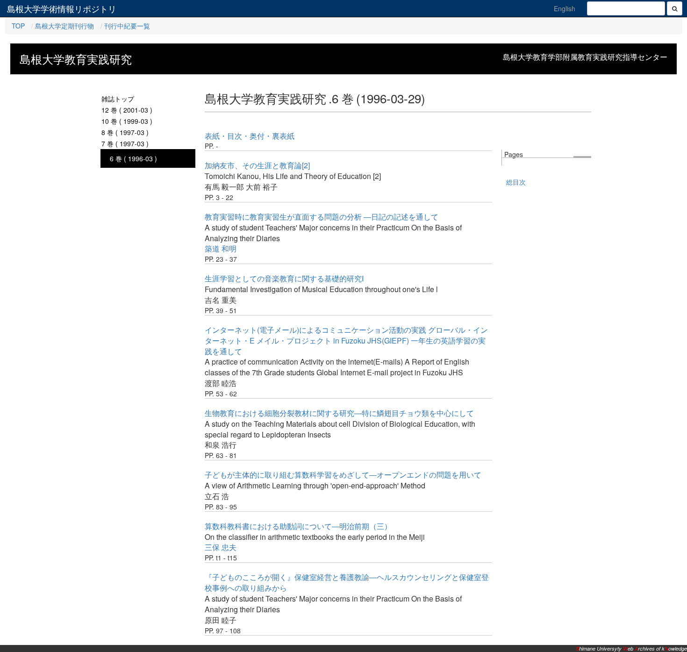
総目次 (516, 181)
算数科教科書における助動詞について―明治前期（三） (298, 526)
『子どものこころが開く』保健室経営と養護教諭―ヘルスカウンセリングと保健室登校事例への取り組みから (347, 582)
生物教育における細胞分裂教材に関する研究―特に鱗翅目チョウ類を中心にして (339, 413)
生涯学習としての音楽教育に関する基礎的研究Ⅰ (284, 278)
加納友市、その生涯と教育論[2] (257, 165)
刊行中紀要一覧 (127, 25)
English (564, 8)
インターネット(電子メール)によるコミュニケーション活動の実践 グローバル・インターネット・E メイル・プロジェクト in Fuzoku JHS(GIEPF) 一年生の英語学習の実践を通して (346, 340)
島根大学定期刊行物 (64, 25)
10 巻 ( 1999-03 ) (126, 121)
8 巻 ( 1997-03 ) (125, 132)
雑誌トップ (117, 98)
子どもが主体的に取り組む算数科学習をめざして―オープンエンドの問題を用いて (343, 474)
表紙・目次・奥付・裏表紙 (249, 135)
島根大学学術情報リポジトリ (61, 8)
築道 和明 (220, 248)
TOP (18, 25)
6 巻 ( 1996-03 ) (133, 158)
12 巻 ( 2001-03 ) (126, 110)
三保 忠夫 (220, 547)
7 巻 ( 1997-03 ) (125, 143)
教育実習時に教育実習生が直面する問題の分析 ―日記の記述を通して (321, 216)
